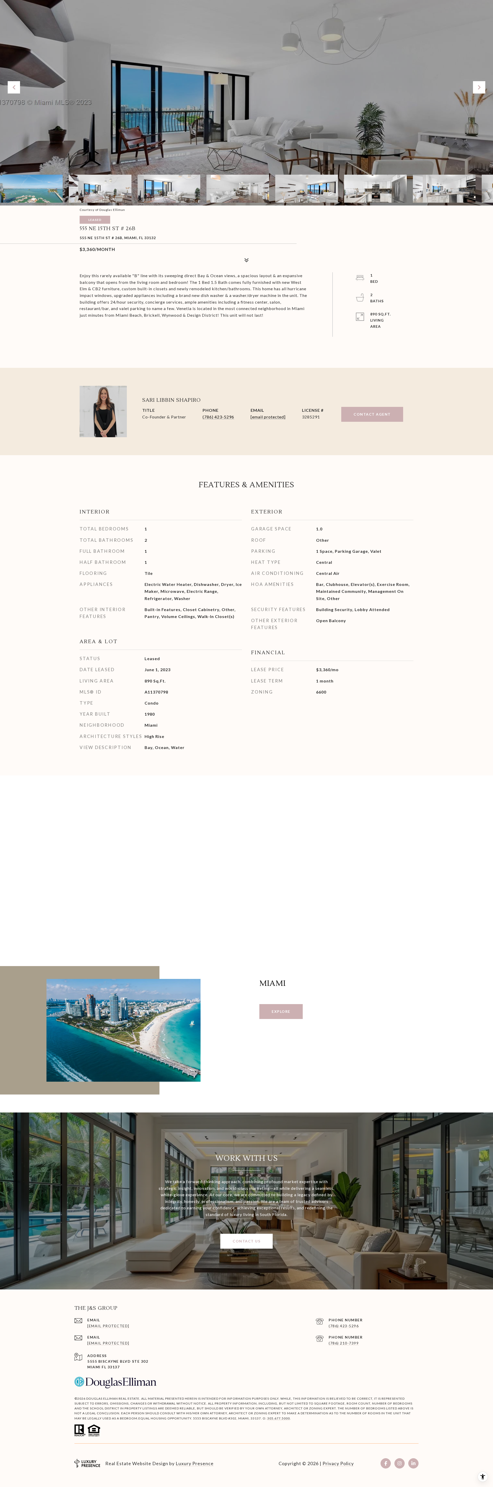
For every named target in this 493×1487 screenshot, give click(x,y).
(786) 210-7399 (344, 1343)
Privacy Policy (338, 1463)
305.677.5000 (278, 1418)
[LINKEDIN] (413, 1463)
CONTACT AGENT (372, 414)
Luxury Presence (195, 1463)
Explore (281, 1011)
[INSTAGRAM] (399, 1463)
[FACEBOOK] (386, 1463)
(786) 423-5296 (218, 416)
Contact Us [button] (246, 1241)
